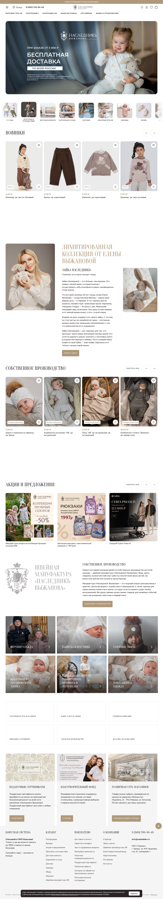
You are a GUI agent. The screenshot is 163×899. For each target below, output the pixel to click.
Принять (134, 893)
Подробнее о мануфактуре (98, 604)
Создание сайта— (147, 895)
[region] (132, 368)
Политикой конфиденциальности (64, 894)
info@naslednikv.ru (141, 839)
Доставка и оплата (82, 839)
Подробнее (16, 818)
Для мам (49, 864)
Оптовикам (86, 16)
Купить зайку (70, 353)
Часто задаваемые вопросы (86, 847)
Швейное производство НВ (115, 847)
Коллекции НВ (50, 16)
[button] (77, 91)
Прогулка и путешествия (57, 851)
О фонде (67, 818)
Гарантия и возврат (83, 843)
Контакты (107, 864)
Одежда (49, 868)
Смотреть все (132, 368)
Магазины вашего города (126, 818)
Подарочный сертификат (85, 862)
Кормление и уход (54, 859)
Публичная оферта (82, 866)
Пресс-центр (109, 843)
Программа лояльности (84, 851)
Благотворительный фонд (114, 851)
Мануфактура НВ (14, 16)
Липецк (19, 9)
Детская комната (53, 855)
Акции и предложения (107, 16)
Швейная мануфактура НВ (57, 880)
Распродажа (32, 16)
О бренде (107, 839)
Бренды (49, 843)
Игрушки (49, 876)
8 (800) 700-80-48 (35, 9)
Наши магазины (69, 16)
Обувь (48, 872)
